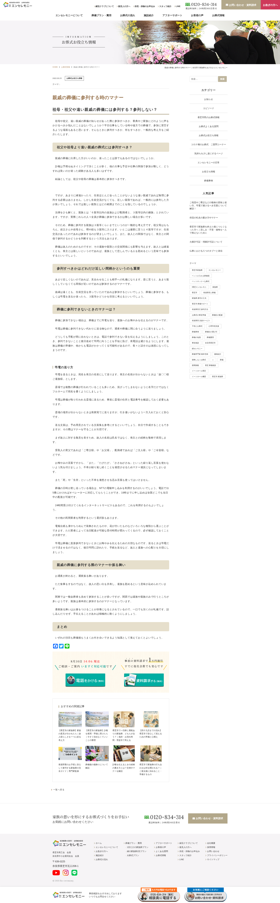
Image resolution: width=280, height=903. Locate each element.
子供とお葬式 (197, 326)
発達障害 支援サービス (201, 321)
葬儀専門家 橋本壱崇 (200, 354)
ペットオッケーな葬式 (200, 281)
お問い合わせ (213, 851)
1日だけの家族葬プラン (137, 847)
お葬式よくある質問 (208, 126)
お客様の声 (197, 15)
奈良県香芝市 (210, 343)
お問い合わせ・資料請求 (242, 5)
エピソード (208, 108)
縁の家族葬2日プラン (136, 851)
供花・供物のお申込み (145, 6)
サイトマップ (213, 859)
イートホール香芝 (199, 371)
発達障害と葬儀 (209, 293)
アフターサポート (172, 15)
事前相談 (195, 343)
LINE (178, 6)
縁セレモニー (197, 349)
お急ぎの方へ (270, 5)
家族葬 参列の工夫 (199, 298)
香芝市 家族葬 (217, 377)
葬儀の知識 (196, 337)
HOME (55, 67)
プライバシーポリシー (217, 855)
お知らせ (208, 99)
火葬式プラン (133, 855)
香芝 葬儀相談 (210, 365)
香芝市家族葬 (197, 270)
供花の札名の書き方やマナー (204, 217)
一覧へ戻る (58, 789)
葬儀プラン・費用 (101, 15)
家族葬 (215, 287)
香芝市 (194, 293)
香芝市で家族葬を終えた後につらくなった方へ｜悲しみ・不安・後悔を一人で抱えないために (208, 229)
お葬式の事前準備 (199, 315)
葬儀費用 (210, 337)
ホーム (99, 843)
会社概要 (211, 843)
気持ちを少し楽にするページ (208, 153)
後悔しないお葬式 (199, 360)
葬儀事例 (208, 180)
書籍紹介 (217, 354)
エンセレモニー (215, 270)
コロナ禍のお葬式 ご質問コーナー (208, 144)
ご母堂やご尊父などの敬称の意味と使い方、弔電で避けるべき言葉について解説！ (208, 205)
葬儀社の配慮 (217, 315)
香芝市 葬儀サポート (200, 304)
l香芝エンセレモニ (199, 287)
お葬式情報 (218, 15)
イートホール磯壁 (199, 377)
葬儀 (221, 360)
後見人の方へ (124, 6)
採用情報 (211, 847)
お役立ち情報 (208, 171)
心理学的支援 (214, 326)
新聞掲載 (195, 365)
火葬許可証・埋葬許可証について (206, 242)
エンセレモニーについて (69, 15)
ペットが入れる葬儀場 (200, 276)
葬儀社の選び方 (211, 332)
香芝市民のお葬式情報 (208, 117)
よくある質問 (162, 851)
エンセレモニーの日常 (208, 162)
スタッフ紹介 (165, 6)
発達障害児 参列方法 (200, 309)
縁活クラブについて (105, 6)
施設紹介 (149, 15)
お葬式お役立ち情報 (208, 135)
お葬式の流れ (127, 15)
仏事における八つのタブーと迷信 (206, 251)
